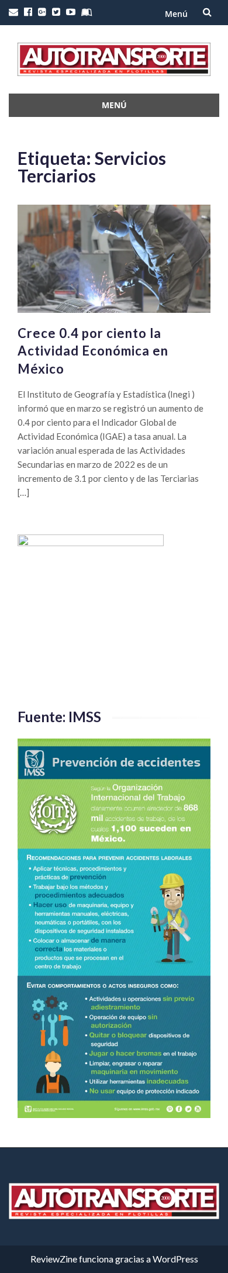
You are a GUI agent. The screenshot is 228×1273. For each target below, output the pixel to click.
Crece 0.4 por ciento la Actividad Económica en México (93, 351)
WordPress (175, 1258)
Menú (176, 13)
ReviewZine (53, 1258)
